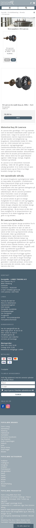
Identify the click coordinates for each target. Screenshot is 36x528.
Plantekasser (5, 469)
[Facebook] (3, 408)
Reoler (3, 479)
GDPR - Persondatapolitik (10, 317)
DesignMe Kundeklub (8, 309)
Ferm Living (5, 426)
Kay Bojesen (5, 439)
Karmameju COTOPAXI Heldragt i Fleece (16, 497)
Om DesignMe (6, 313)
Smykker (4, 467)
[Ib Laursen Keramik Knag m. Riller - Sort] (18, 85)
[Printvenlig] (34, 12)
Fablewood (5, 433)
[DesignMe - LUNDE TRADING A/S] (7, 3)
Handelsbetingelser (8, 305)
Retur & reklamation (8, 303)
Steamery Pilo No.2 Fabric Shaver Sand (15, 520)
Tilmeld (18, 394)
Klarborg (4, 431)
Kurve (3, 482)
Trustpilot (4, 369)
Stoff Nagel (5, 450)
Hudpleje (4, 461)
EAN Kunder (5, 307)
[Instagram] (8, 408)
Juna (2, 445)
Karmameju (5, 429)
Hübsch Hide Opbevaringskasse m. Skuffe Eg (17, 509)
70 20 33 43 (18, 331)
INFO (7, 60)
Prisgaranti (5, 315)
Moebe (3, 452)
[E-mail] (18, 386)
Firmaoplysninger (7, 311)
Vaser (3, 473)
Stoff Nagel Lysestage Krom (11, 503)
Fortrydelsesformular (9, 320)
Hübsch (3, 443)
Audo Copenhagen (7, 441)
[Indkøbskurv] (34, 3)
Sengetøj (4, 465)
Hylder (3, 477)
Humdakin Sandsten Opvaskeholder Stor (16, 522)
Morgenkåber (6, 471)
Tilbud (3, 486)
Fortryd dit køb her (8, 301)
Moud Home (5, 447)
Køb (13, 60)
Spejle (3, 475)
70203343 (13, 288)
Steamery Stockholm (8, 437)
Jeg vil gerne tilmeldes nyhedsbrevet (18, 390)
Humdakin (4, 435)
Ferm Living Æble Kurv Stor (11, 495)
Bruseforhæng (6, 484)
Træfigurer (5, 463)
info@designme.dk (13, 290)
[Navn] (18, 383)
